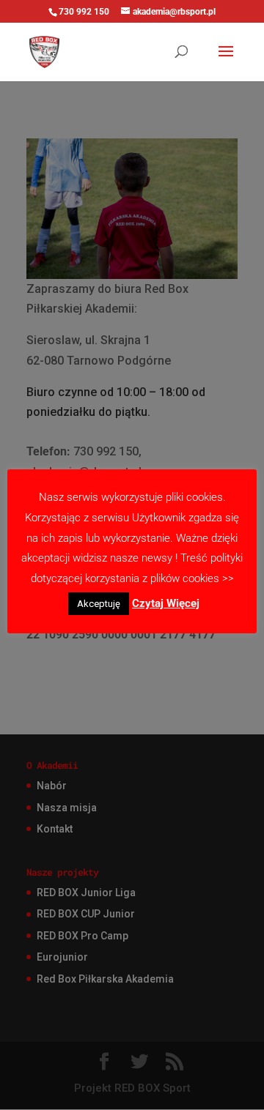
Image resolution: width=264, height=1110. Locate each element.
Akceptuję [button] (98, 603)
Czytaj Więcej (165, 603)
